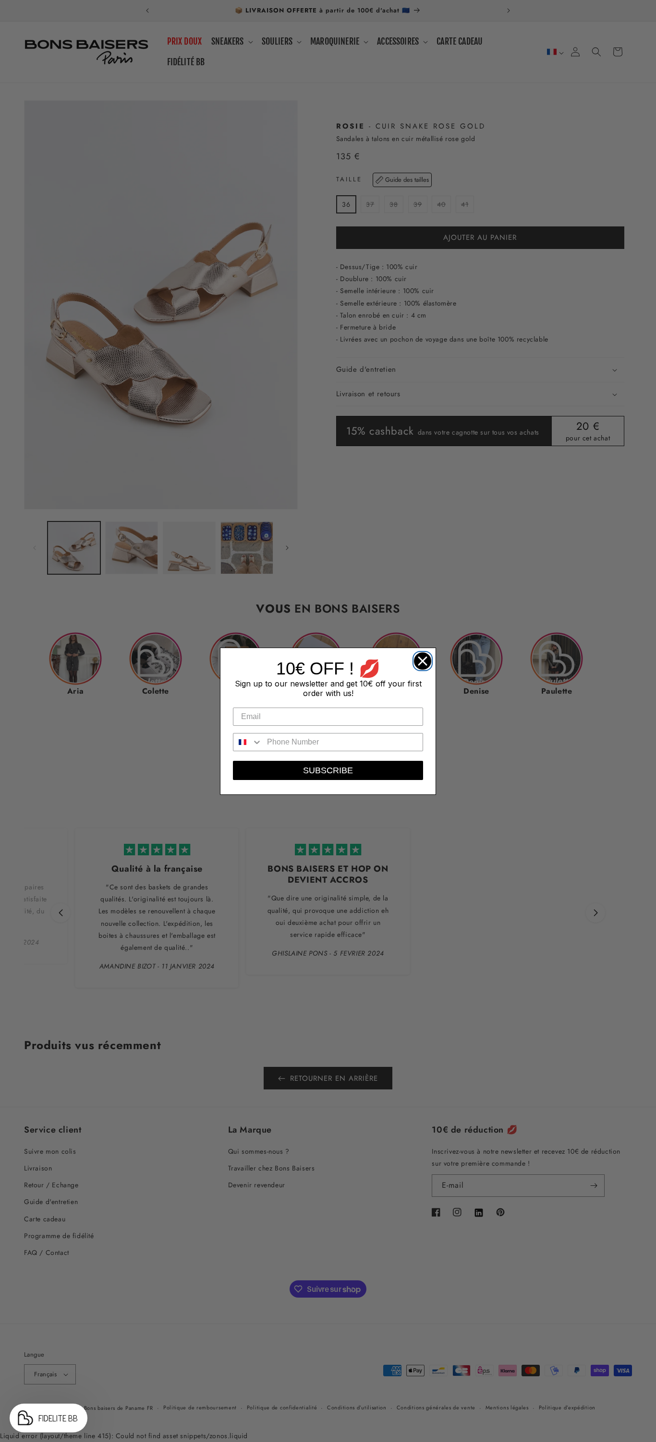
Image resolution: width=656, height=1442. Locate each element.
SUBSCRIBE (328, 770)
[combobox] (247, 742)
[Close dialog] (420, 658)
